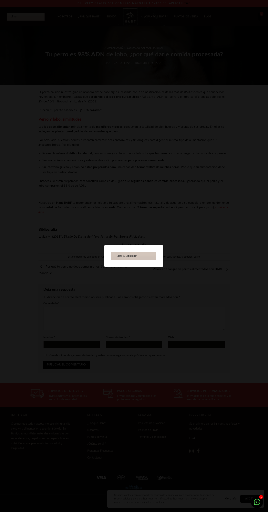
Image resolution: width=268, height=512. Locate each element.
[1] (257, 504)
